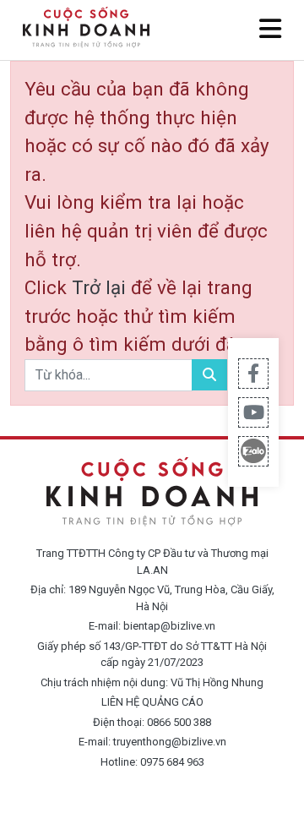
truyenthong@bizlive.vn (169, 741)
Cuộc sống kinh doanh (152, 492)
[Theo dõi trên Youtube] (253, 412)
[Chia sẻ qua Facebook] (253, 373)
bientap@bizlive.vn (169, 625)
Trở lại (101, 287)
